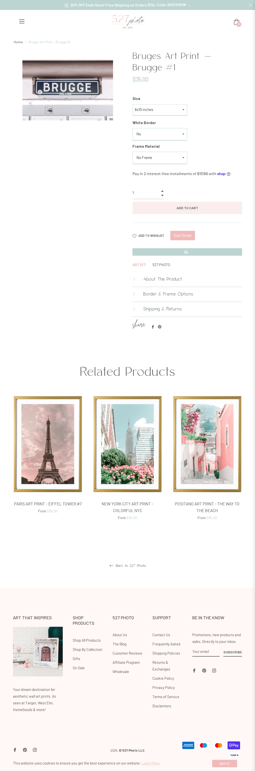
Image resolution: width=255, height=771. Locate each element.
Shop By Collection (87, 650)
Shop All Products (87, 640)
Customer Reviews (127, 653)
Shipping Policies (166, 653)
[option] (48, 460)
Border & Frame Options (167, 294)
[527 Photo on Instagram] (214, 670)
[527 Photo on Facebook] (194, 670)
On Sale (79, 668)
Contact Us (161, 635)
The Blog (120, 644)
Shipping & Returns (161, 309)
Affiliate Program (126, 663)
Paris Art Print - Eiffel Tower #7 (48, 504)
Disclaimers (161, 706)
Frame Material (146, 146)
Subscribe (232, 652)
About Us (120, 635)
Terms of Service (165, 697)
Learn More (150, 763)
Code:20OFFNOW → (174, 4)
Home (18, 42)
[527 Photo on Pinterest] (204, 670)
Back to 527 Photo (130, 566)
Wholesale (121, 672)
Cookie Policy (163, 678)
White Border (144, 122)
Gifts (76, 659)
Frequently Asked (166, 644)
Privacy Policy (163, 688)
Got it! (225, 763)
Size (136, 98)
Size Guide (183, 236)
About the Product (161, 279)
